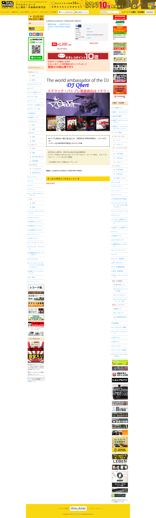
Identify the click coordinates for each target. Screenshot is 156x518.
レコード (125, 12)
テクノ (31, 185)
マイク (115, 231)
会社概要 (53, 12)
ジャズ (31, 88)
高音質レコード (34, 117)
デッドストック (34, 234)
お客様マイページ (82, 12)
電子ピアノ (116, 342)
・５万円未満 (119, 154)
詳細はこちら (32, 381)
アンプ (115, 254)
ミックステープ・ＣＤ (36, 242)
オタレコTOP (5, 12)
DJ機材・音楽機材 (137, 12)
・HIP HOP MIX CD (37, 157)
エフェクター (117, 346)
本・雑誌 (32, 277)
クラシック (32, 101)
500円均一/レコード (35, 226)
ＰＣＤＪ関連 (117, 132)
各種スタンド (117, 236)
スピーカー (116, 215)
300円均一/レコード (35, 221)
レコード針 (116, 182)
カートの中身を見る (66, 12)
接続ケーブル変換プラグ (120, 227)
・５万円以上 (119, 158)
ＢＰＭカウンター (118, 240)
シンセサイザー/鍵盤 (119, 327)
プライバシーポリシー (95, 508)
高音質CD (32, 113)
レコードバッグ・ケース (120, 211)
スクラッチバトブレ (35, 84)
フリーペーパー (34, 281)
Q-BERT (89, 38)
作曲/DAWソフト (120, 285)
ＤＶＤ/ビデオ (33, 259)
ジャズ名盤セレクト (35, 92)
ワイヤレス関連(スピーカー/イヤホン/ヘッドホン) (120, 221)
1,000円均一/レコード (36, 230)
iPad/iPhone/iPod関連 (119, 199)
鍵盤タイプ (118, 309)
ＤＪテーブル (117, 195)
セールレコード (34, 217)
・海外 (33, 76)
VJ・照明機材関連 (118, 267)
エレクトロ (32, 177)
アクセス (61, 508)
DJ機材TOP (14, 12)
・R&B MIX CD (35, 173)
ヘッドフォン (117, 190)
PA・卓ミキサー (118, 263)
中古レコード (33, 238)
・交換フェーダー (120, 178)
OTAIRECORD (77, 514)
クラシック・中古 (34, 109)
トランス (32, 189)
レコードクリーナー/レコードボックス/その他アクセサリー (36, 265)
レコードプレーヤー (119, 250)
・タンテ (117, 140)
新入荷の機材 (117, 116)
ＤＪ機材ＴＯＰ (118, 108)
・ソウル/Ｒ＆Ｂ (36, 168)
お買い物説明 (24, 12)
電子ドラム (116, 337)
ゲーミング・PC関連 (119, 350)
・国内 (33, 80)
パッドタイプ (119, 313)
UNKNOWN (90, 31)
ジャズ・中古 (33, 96)
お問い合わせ (44, 12)
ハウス (31, 181)
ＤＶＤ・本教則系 (118, 258)
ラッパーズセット (120, 295)
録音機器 (116, 323)
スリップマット (118, 186)
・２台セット (119, 144)
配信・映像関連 (118, 271)
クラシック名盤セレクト (36, 105)
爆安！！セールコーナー (120, 112)
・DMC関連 (34, 161)
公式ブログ (34, 12)
